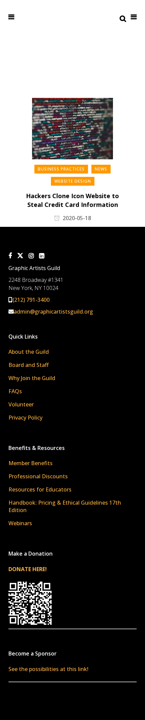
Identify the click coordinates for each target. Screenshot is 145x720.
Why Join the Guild (31, 378)
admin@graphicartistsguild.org (53, 311)
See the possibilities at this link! (48, 669)
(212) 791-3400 (31, 299)
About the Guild (28, 351)
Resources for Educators (39, 489)
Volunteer (21, 404)
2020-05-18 (76, 218)
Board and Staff (28, 365)
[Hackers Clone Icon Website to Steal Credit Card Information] (72, 133)
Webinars (20, 523)
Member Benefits (30, 463)
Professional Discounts (38, 476)
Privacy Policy (25, 417)
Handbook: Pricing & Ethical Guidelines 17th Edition (64, 506)
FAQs (15, 391)
